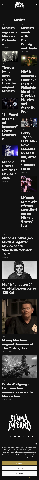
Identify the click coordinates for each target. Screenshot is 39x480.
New (4, 111)
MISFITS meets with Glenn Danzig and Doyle (29, 38)
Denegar (19, 468)
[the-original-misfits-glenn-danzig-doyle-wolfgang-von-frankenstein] (29, 60)
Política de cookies (13, 477)
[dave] (10, 103)
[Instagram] (15, 436)
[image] (29, 184)
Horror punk (6, 336)
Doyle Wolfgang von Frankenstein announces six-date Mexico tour (17, 390)
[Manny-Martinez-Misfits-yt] (19, 316)
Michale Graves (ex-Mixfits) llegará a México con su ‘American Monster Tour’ (17, 246)
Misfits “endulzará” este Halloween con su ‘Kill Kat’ (19, 288)
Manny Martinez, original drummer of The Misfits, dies (17, 344)
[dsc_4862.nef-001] (10, 56)
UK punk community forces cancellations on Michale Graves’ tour (29, 211)
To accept (19, 463)
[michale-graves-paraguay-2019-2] (10, 150)
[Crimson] (19, 270)
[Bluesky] (28, 436)
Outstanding (6, 24)
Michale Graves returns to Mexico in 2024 (10, 170)
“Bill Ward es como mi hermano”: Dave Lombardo (10, 126)
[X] (10, 436)
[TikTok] (23, 436)
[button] (36, 444)
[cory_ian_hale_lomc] (29, 122)
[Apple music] (33, 436)
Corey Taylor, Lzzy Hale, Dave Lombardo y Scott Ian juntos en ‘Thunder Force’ (29, 151)
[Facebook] (6, 436)
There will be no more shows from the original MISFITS (9, 79)
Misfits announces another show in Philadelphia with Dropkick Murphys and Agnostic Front (28, 91)
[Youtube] (19, 436)
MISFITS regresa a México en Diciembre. (10, 36)
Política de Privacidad (24, 477)
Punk (4, 63)
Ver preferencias (19, 473)
